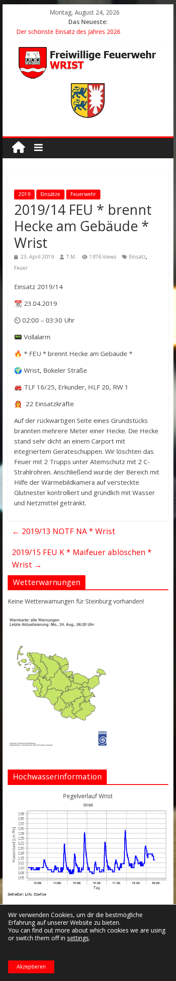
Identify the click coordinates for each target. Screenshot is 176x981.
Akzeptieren (31, 966)
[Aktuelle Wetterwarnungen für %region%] (60, 620)
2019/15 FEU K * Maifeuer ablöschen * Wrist (82, 558)
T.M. (71, 256)
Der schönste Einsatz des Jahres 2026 (68, 31)
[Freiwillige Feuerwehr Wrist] (18, 147)
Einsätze (50, 194)
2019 (24, 194)
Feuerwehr (83, 194)
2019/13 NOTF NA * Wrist (63, 531)
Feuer (21, 268)
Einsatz (137, 256)
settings (78, 938)
